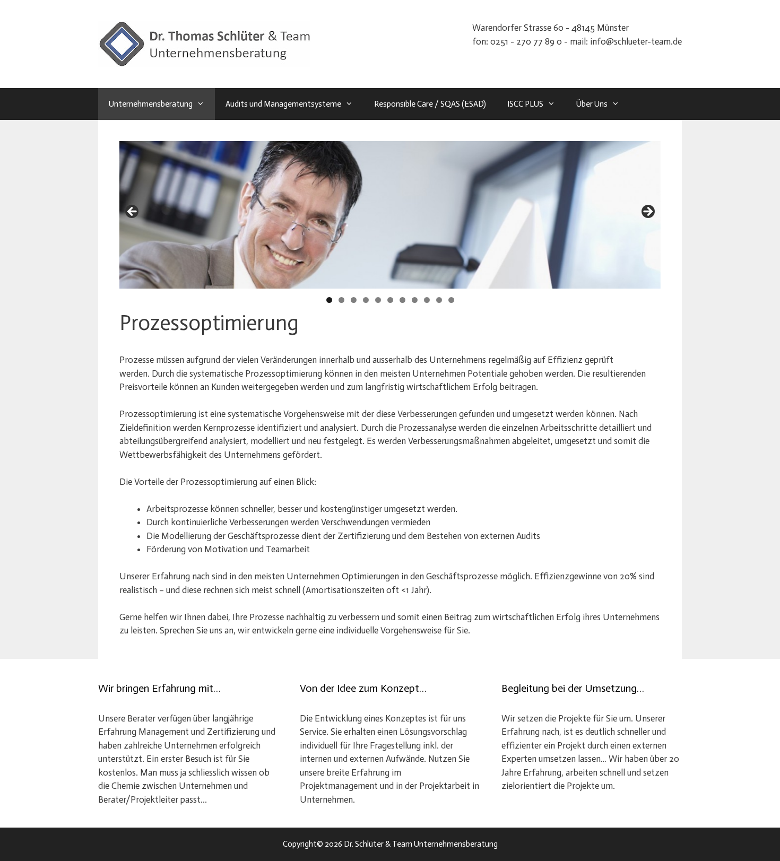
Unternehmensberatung (151, 104)
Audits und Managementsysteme (283, 104)
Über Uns (592, 104)
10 (439, 300)
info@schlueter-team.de (636, 41)
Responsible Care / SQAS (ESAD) (430, 104)
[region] (390, 215)
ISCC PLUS (525, 104)
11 (451, 300)
